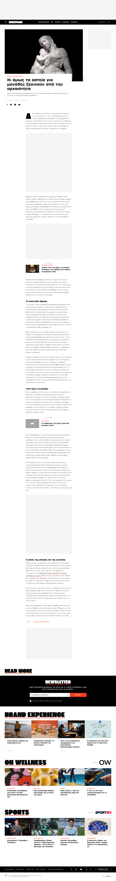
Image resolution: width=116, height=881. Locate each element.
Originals (65, 22)
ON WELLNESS (25, 763)
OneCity (58, 22)
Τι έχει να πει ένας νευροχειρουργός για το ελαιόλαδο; (97, 793)
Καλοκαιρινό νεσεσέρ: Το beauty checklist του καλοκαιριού (44, 743)
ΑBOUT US (30, 869)
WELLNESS (37, 788)
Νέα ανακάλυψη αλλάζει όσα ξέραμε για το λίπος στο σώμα (44, 793)
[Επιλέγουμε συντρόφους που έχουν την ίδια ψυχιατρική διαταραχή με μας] (18, 777)
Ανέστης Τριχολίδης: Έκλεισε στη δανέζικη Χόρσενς (69, 842)
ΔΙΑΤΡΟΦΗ (90, 788)
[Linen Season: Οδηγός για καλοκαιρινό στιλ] (18, 729)
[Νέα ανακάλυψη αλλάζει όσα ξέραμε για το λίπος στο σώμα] (44, 777)
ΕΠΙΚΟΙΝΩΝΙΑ (9, 869)
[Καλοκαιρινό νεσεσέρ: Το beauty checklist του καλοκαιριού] (44, 729)
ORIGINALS (45, 421)
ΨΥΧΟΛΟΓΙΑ (11, 788)
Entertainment (43, 22)
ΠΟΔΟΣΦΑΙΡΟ (11, 838)
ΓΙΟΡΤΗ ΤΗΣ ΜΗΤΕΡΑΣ (15, 76)
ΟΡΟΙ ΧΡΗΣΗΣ (41, 869)
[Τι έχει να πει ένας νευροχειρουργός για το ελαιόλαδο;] (98, 777)
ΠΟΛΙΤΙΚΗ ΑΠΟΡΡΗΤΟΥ (56, 869)
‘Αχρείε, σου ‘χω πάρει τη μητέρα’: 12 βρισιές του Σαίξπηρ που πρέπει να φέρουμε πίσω (56, 269)
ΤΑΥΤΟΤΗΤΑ (20, 869)
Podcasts (74, 22)
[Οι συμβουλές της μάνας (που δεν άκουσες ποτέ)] (32, 423)
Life (52, 22)
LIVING (62, 788)
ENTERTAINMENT (47, 265)
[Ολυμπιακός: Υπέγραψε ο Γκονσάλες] (18, 827)
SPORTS (17, 813)
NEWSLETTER (103, 869)
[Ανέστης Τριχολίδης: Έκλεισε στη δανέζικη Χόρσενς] (71, 827)
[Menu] (5, 22)
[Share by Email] (19, 104)
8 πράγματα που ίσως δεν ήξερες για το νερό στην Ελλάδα (97, 743)
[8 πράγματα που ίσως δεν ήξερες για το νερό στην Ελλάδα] (98, 729)
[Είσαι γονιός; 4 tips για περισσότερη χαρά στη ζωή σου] (71, 777)
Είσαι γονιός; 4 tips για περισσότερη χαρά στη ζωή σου (69, 793)
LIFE (28, 621)
